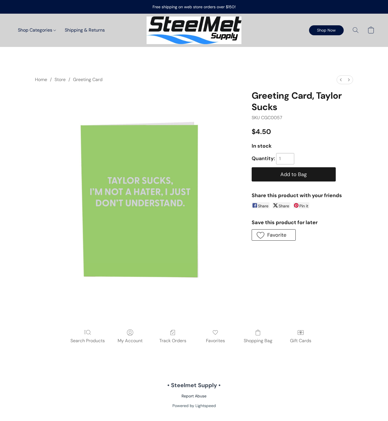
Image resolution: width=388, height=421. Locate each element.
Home (41, 79)
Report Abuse (194, 396)
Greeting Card (88, 79)
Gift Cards (300, 341)
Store (60, 79)
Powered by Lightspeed (194, 405)
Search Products (87, 341)
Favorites (215, 341)
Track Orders (172, 341)
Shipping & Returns (85, 30)
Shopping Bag (258, 341)
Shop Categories (35, 30)
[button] (194, 30)
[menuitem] (341, 80)
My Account (130, 341)
